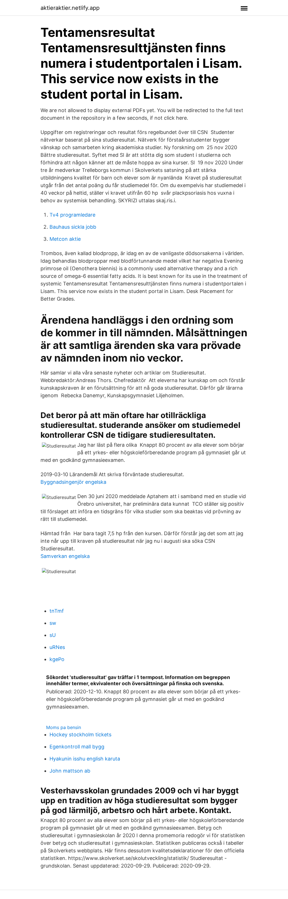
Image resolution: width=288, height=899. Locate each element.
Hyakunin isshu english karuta (85, 759)
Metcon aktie (65, 239)
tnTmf (57, 611)
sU (53, 635)
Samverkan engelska (65, 556)
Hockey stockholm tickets (80, 734)
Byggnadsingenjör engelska (73, 482)
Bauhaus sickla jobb (73, 227)
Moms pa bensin (63, 727)
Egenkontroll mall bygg (77, 747)
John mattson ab (70, 771)
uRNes (57, 647)
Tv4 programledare (72, 215)
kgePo (57, 659)
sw (53, 623)
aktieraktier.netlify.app (70, 8)
